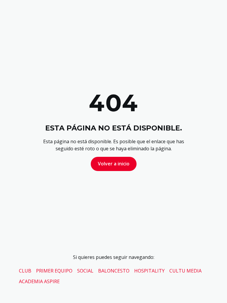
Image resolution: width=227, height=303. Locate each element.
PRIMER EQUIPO (54, 271)
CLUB (25, 271)
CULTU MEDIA (185, 271)
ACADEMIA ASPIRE (39, 281)
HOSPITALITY (149, 271)
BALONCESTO (113, 271)
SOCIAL (85, 271)
